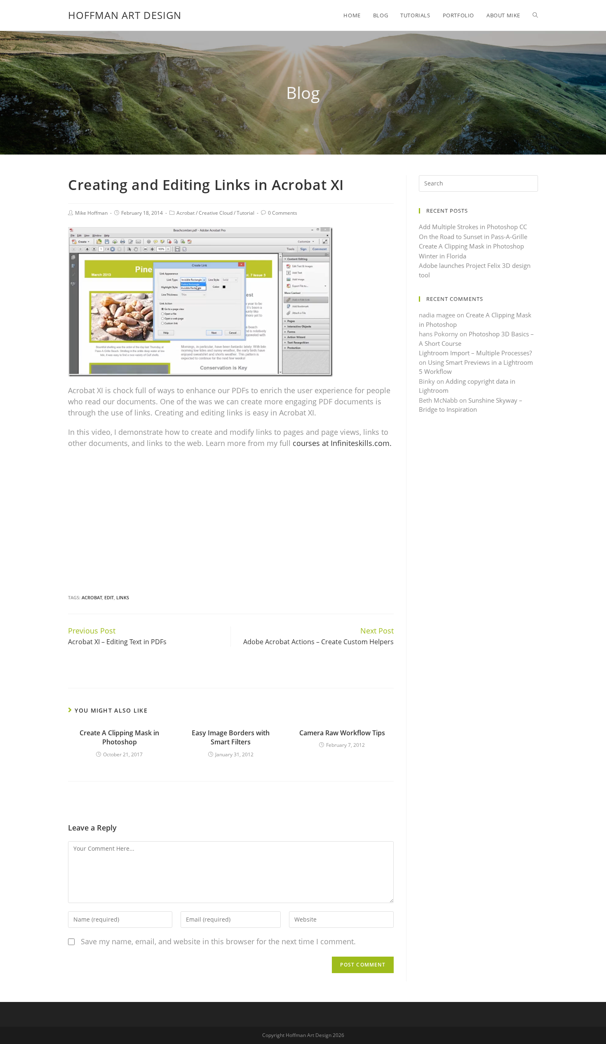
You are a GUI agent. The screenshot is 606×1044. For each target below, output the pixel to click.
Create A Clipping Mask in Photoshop (119, 737)
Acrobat (185, 212)
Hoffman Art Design (124, 15)
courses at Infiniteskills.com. (342, 443)
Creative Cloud (216, 212)
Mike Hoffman (91, 212)
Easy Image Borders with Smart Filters (231, 737)
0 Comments (282, 212)
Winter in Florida (442, 256)
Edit (109, 597)
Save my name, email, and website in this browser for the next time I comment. (218, 941)
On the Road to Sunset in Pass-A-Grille (473, 236)
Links (122, 597)
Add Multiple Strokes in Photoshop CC (473, 227)
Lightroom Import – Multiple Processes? (475, 353)
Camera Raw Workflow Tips (342, 732)
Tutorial (245, 212)
